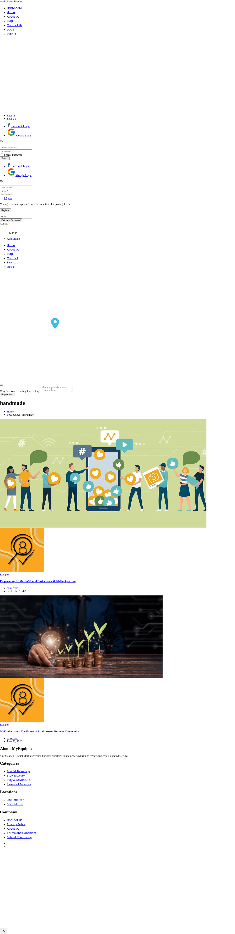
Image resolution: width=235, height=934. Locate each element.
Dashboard (14, 8)
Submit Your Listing (19, 837)
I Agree (8, 198)
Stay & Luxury (16, 776)
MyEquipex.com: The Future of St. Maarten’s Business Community (39, 731)
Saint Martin (15, 804)
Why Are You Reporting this (20, 391)
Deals (10, 30)
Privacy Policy (16, 824)
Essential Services (19, 784)
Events (11, 34)
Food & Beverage (18, 771)
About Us (13, 17)
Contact (12, 258)
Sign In (11, 115)
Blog (10, 21)
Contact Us (14, 25)
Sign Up (11, 118)
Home (11, 12)
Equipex (4, 574)
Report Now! (7, 394)
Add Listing (6, 1)
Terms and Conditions (21, 833)
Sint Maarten (15, 800)
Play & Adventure (18, 780)
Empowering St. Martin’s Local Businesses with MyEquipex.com (38, 581)
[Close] (1, 385)
